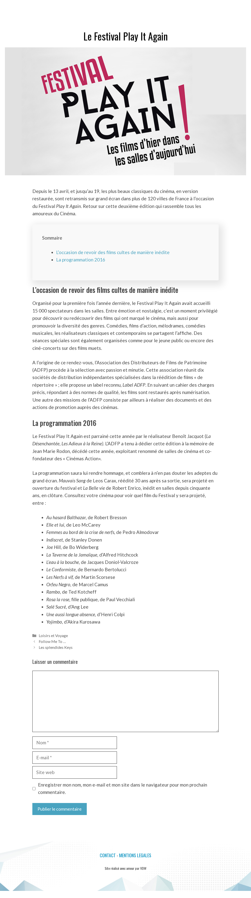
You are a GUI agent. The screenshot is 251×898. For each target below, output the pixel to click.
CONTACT (108, 855)
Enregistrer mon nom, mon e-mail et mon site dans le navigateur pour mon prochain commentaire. (122, 788)
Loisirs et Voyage (53, 635)
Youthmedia (20, 7)
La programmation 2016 (80, 259)
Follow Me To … (52, 641)
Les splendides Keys (56, 647)
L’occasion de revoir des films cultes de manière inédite (113, 252)
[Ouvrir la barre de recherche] (225, 7)
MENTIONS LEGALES (135, 855)
